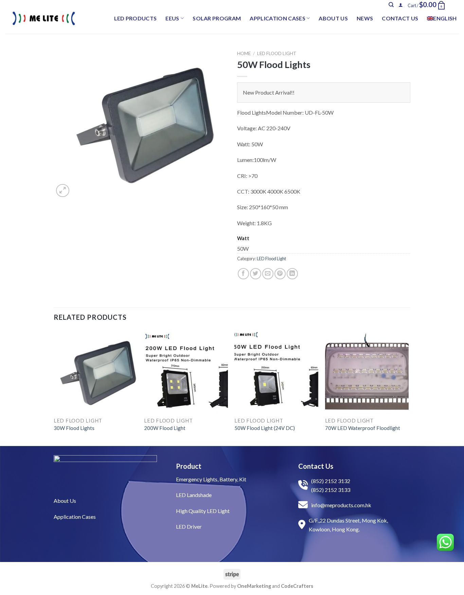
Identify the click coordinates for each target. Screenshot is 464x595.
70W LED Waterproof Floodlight (362, 428)
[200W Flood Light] (186, 372)
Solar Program (217, 18)
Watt (243, 238)
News (365, 18)
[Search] (391, 5)
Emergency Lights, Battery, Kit (211, 479)
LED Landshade (194, 495)
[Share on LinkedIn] (292, 273)
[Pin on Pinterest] (280, 273)
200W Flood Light (164, 428)
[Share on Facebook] (243, 273)
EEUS (172, 18)
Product (188, 466)
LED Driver (189, 526)
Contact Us (400, 18)
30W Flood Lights (74, 428)
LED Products (135, 18)
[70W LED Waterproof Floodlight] (367, 372)
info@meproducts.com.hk (341, 505)
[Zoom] (62, 190)
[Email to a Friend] (267, 273)
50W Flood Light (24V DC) (264, 428)
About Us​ (65, 500)
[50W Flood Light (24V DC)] (276, 372)
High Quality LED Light (203, 511)
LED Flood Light (277, 53)
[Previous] (54, 387)
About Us (333, 18)
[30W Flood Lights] (96, 372)
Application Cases (277, 18)
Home (244, 53)
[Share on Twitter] (255, 273)
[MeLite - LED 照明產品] (44, 18)
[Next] (408, 387)
